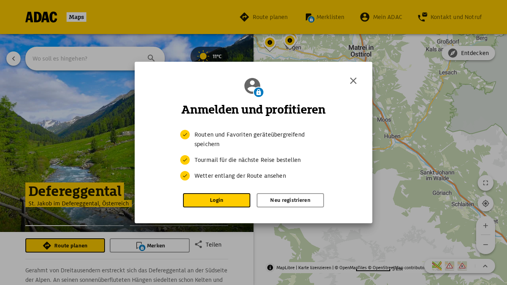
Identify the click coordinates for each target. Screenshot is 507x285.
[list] (253, 155)
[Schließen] (353, 80)
